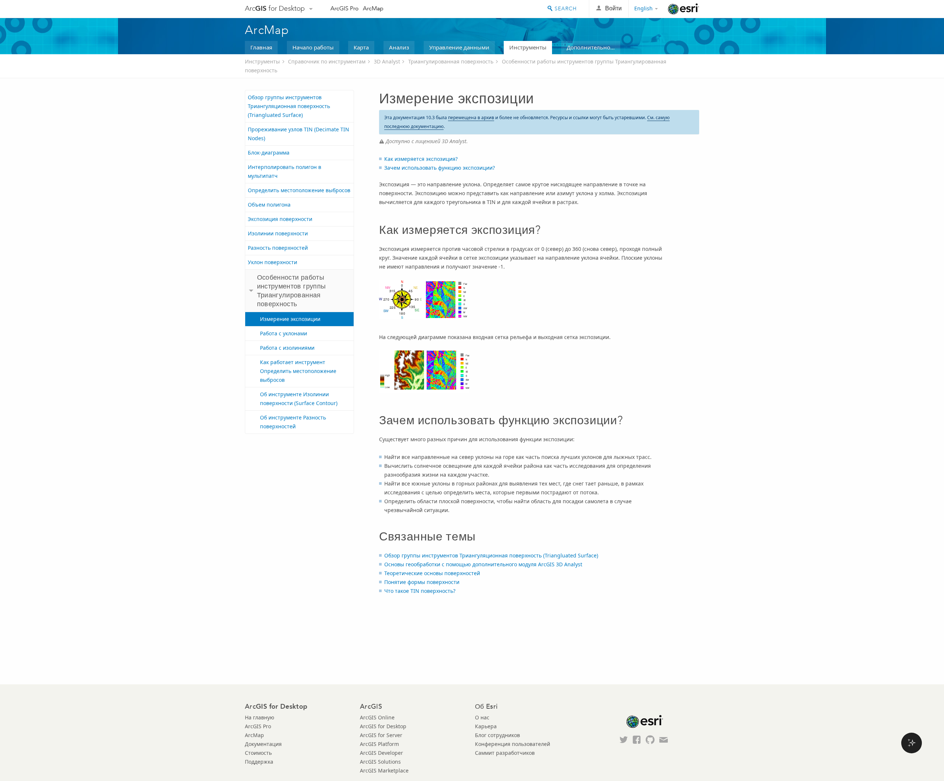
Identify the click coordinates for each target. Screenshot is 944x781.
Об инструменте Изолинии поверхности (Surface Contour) (298, 399)
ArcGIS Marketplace (384, 770)
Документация (263, 743)
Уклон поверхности (272, 262)
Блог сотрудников (497, 735)
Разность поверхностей (278, 247)
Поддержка (259, 761)
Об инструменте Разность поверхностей (293, 422)
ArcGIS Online (377, 717)
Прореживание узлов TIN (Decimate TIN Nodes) (298, 134)
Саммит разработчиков (505, 752)
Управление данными (459, 47)
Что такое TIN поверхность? (419, 590)
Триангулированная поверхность (450, 61)
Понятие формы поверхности (421, 581)
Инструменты (527, 47)
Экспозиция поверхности (280, 218)
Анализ (399, 47)
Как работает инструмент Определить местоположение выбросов (298, 371)
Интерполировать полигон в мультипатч (284, 171)
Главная (261, 47)
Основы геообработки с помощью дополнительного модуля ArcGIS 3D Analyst (483, 564)
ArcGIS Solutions (380, 761)
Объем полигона (269, 204)
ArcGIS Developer (381, 752)
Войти (613, 8)
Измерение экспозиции (290, 318)
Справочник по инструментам (326, 61)
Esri (683, 9)
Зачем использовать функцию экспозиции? (439, 167)
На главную (259, 717)
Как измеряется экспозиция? (421, 158)
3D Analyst (387, 61)
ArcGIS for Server (381, 735)
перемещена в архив (471, 117)
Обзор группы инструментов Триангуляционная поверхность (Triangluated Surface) (289, 106)
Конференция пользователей (512, 743)
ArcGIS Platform (379, 743)
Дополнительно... (591, 47)
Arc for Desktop (275, 8)
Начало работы (313, 47)
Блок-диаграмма (268, 152)
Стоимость (258, 752)
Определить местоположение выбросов (299, 190)
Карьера (486, 726)
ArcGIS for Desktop (383, 726)
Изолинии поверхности (278, 233)
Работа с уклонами (283, 333)
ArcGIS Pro (344, 8)
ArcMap (373, 8)
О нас (482, 717)
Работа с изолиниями (287, 347)
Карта (361, 47)
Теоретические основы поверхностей (432, 573)
